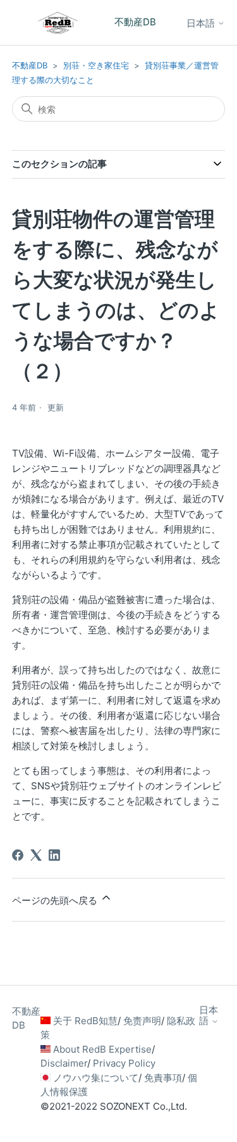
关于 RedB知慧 (85, 1021)
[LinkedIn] (54, 855)
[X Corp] (36, 855)
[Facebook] (17, 855)
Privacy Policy (124, 1063)
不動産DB (29, 65)
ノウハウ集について (95, 1078)
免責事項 (163, 1078)
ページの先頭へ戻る (56, 900)
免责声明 (142, 1021)
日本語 (201, 23)
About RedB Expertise (102, 1049)
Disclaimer (63, 1063)
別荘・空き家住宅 (96, 65)
